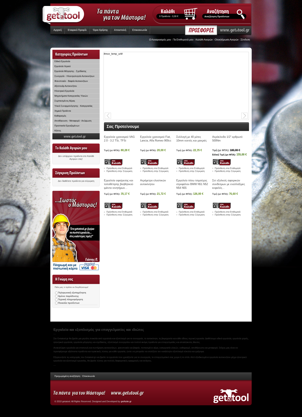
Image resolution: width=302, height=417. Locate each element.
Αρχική (57, 30)
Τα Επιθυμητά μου (183, 39)
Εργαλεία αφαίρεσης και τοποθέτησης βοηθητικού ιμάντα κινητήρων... (118, 184)
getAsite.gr (126, 401)
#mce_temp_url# (113, 53)
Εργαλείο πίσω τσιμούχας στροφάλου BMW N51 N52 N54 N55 (192, 184)
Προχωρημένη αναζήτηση (67, 376)
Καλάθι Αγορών (204, 39)
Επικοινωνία (88, 376)
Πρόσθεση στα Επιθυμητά (119, 168)
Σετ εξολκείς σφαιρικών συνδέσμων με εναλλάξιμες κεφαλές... (228, 184)
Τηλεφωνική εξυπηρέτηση (72, 292)
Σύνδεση (245, 39)
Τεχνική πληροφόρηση (70, 299)
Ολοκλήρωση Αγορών (227, 39)
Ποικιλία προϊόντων (69, 303)
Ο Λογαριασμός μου (160, 39)
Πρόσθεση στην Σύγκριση (119, 171)
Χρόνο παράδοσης (68, 296)
